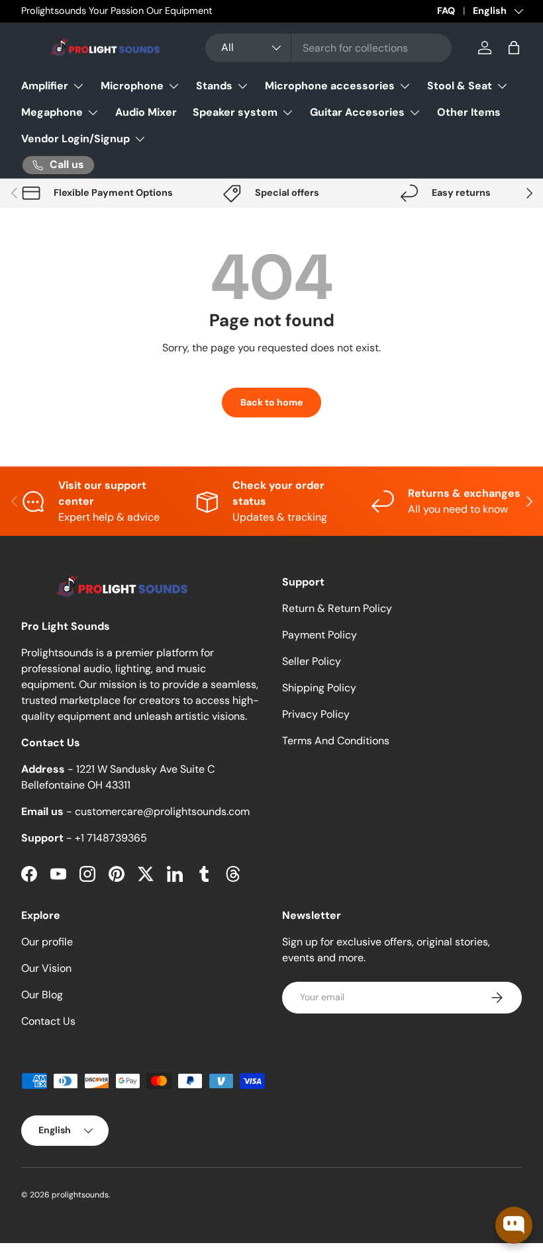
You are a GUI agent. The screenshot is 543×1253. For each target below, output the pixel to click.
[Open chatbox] (513, 1225)
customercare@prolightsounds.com (162, 811)
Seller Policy (311, 661)
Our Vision (46, 968)
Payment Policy (319, 635)
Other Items (469, 112)
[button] (513, 47)
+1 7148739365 (111, 838)
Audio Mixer (146, 112)
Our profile (47, 942)
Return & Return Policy (337, 608)
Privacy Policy (316, 714)
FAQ (446, 11)
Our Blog (42, 995)
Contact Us (48, 1021)
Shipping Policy (319, 688)
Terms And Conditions (335, 741)
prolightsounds (80, 1194)
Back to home (271, 402)
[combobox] (328, 48)
